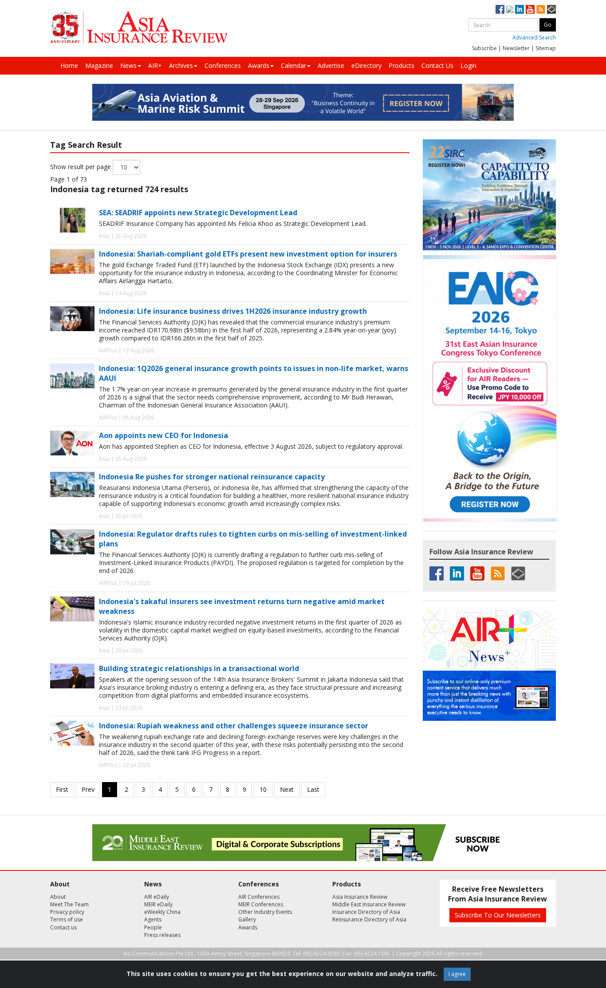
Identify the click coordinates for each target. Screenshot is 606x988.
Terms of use (66, 919)
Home (69, 65)
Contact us (63, 927)
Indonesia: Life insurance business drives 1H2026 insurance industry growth (233, 311)
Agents (152, 919)
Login (468, 65)
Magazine (99, 65)
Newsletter (516, 48)
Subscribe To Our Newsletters (498, 915)
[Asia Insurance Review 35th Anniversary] (139, 27)
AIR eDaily (156, 897)
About (58, 897)
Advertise (331, 65)
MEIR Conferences (260, 904)
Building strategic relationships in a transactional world (199, 668)
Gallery (247, 919)
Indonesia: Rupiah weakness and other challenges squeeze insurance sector (233, 726)
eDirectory (366, 65)
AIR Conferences (258, 897)
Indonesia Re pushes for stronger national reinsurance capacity (212, 477)
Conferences (223, 65)
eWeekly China (162, 912)
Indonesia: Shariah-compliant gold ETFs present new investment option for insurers (248, 254)
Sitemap (545, 48)
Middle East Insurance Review (368, 904)
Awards (258, 65)
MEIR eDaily (158, 904)
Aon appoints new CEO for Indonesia (163, 435)
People (153, 927)
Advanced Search (534, 37)
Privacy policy (67, 912)
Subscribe (484, 48)
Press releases (162, 935)
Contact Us (437, 65)
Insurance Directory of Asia (366, 912)
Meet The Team (69, 904)
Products (401, 65)
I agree (457, 974)
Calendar (293, 65)
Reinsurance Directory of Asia (369, 919)
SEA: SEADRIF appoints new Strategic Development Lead (198, 212)
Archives (181, 65)
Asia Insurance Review (359, 897)
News (128, 65)
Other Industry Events (265, 912)
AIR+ (155, 65)
